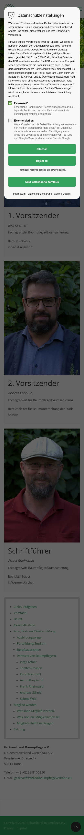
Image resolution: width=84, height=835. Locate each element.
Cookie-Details (62, 193)
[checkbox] (10, 103)
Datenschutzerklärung (40, 193)
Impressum (19, 193)
